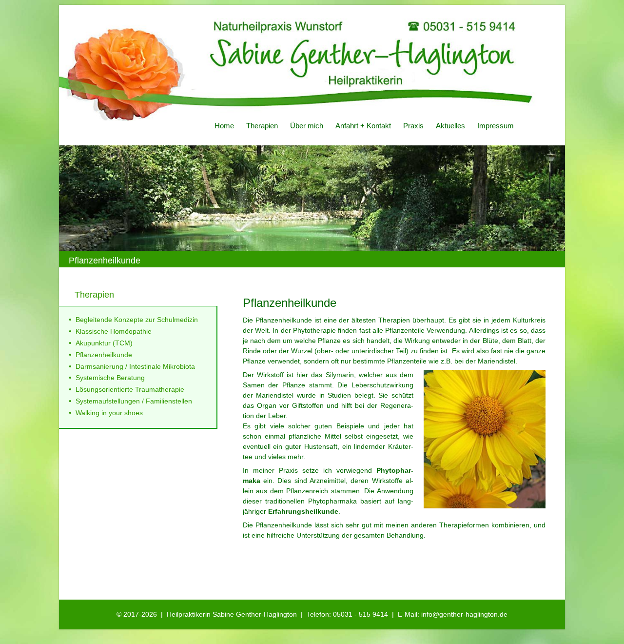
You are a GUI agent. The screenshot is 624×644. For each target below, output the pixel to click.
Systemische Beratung (110, 378)
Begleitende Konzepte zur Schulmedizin (137, 319)
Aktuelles (450, 125)
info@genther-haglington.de (464, 614)
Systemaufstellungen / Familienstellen (134, 401)
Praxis (413, 125)
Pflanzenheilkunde (104, 355)
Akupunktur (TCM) (104, 343)
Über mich (306, 125)
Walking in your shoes (109, 413)
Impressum (495, 125)
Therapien (262, 125)
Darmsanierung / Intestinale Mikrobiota (135, 366)
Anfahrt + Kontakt (363, 125)
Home (224, 125)
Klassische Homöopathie (114, 331)
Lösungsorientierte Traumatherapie (130, 389)
